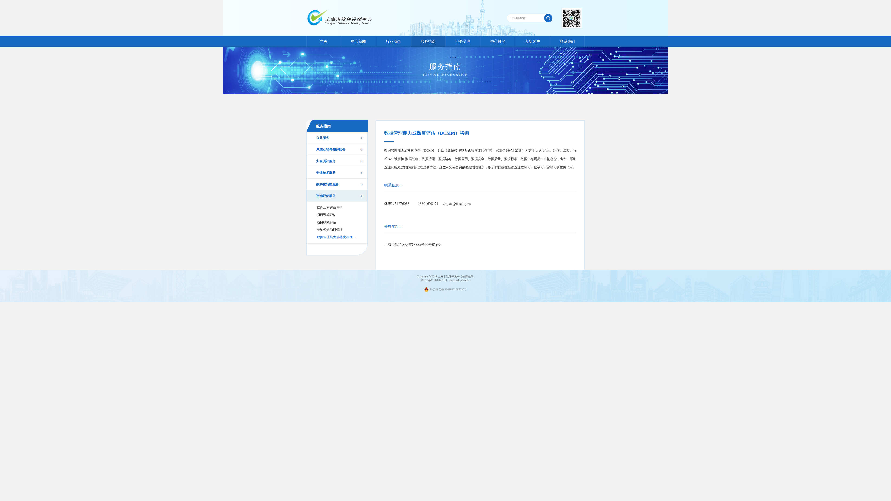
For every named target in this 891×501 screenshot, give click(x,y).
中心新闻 (358, 41)
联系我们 (567, 41)
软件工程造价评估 (330, 207)
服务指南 (428, 41)
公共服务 (322, 138)
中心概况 (497, 41)
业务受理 (462, 41)
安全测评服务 (326, 161)
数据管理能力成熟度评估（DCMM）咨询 (338, 237)
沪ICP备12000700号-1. (434, 280)
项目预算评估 (326, 215)
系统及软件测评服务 (330, 149)
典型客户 (532, 41)
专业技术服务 (326, 172)
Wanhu (466, 280)
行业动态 (393, 41)
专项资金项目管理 (330, 229)
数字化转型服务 (327, 184)
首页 (323, 41)
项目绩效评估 (326, 222)
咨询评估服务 (326, 196)
